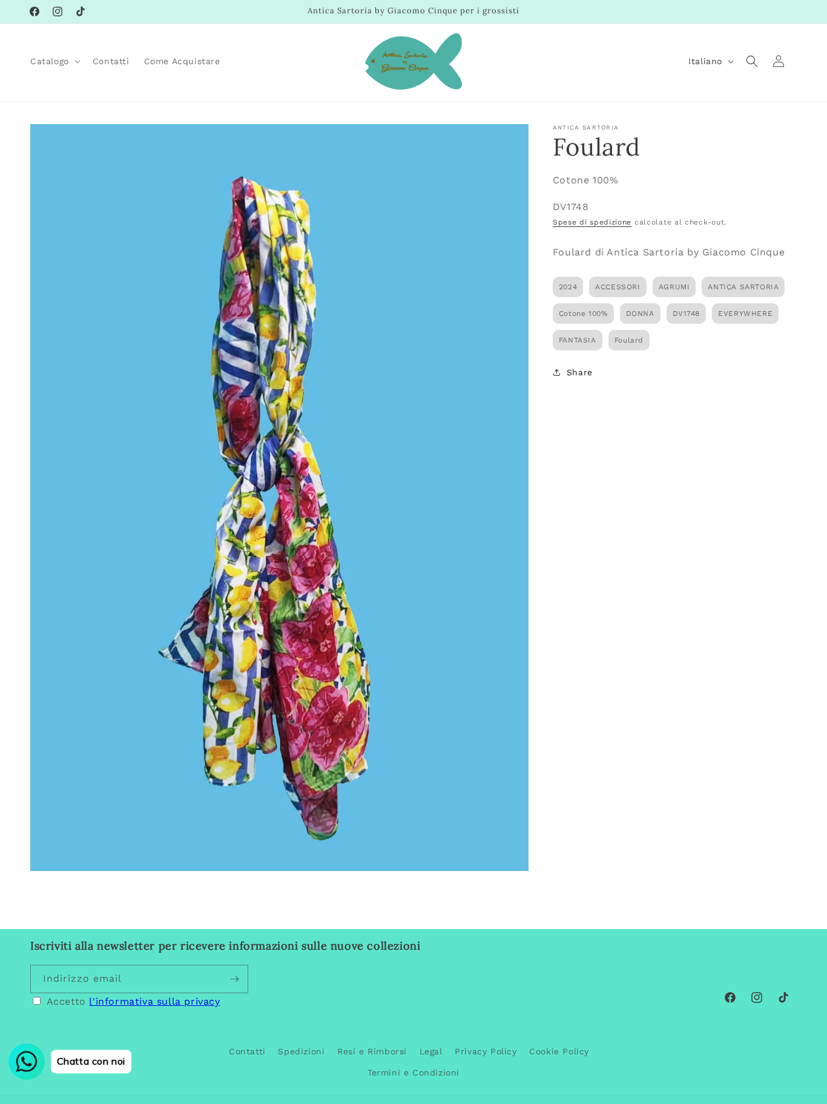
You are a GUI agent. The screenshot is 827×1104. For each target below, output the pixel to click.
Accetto (133, 1001)
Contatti (247, 1051)
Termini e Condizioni (413, 1072)
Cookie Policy (559, 1051)
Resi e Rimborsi (372, 1051)
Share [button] (580, 372)
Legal (431, 1051)
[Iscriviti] (234, 979)
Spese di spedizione (592, 222)
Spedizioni (301, 1051)
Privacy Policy (485, 1051)
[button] (54, 61)
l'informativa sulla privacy (154, 1001)
